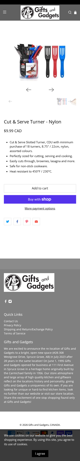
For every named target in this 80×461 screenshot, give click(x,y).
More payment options (40, 208)
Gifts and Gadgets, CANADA (44, 425)
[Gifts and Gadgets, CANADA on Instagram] (10, 302)
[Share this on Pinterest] (26, 221)
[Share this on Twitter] (7, 221)
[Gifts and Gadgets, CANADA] (40, 12)
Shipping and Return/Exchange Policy (28, 329)
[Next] (51, 90)
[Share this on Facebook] (17, 221)
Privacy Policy (12, 325)
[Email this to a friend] (36, 221)
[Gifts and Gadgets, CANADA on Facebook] (5, 302)
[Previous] (28, 90)
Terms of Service (14, 333)
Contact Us (11, 321)
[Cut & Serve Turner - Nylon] (40, 58)
